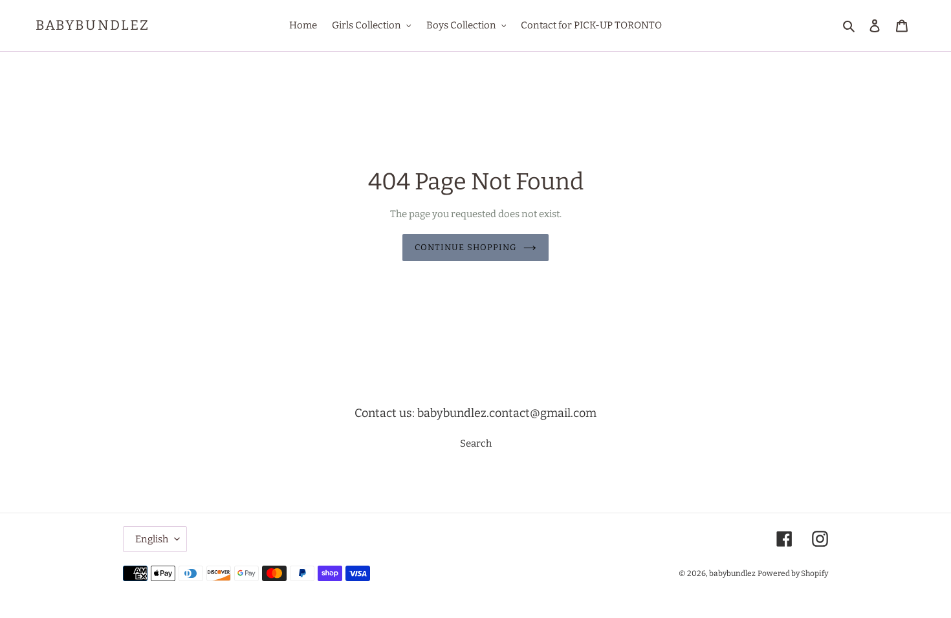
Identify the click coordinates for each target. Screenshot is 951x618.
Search (476, 443)
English (151, 539)
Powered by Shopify (793, 573)
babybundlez (92, 25)
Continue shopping (466, 247)
